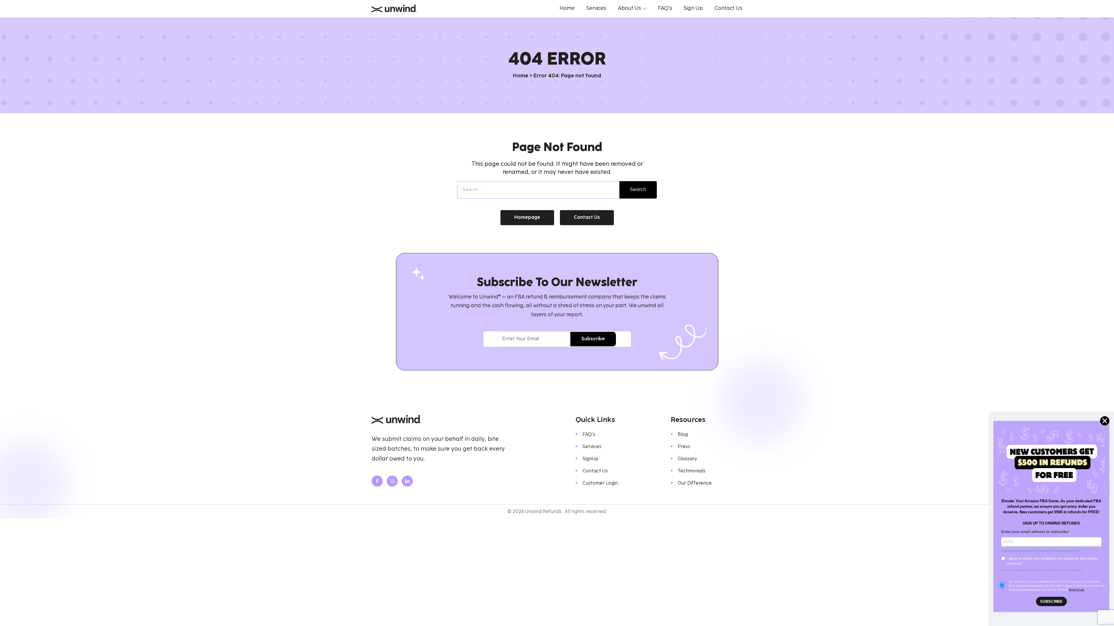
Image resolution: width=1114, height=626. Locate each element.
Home (520, 76)
